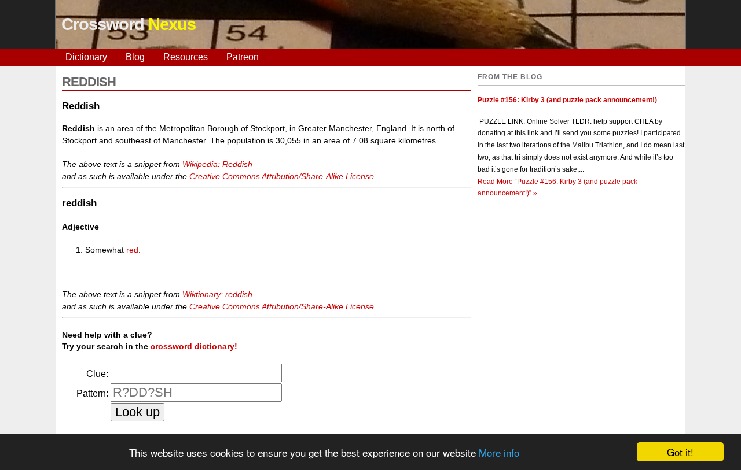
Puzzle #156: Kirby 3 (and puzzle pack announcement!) (567, 100)
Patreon (242, 57)
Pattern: (92, 393)
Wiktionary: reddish (217, 294)
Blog (135, 57)
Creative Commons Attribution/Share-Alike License (281, 176)
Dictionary (86, 57)
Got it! (680, 452)
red (132, 249)
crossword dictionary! (194, 346)
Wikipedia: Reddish (217, 164)
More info (499, 452)
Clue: (97, 374)
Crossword (128, 24)
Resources (185, 57)
